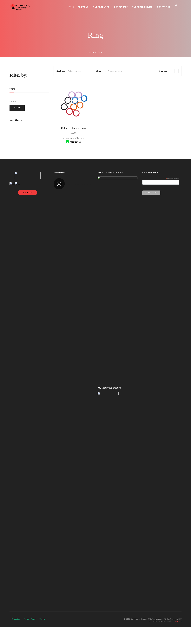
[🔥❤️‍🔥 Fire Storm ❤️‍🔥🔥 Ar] (77, 202)
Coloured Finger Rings (73, 128)
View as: (163, 71)
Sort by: (60, 71)
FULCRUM (177, 621)
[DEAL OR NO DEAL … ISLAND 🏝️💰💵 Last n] (56, 202)
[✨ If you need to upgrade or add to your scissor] (87, 202)
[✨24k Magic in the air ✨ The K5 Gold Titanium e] (87, 195)
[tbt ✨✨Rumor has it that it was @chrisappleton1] (67, 195)
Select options (73, 119)
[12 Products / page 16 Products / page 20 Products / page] (116, 71)
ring (100, 52)
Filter (17, 108)
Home (91, 52)
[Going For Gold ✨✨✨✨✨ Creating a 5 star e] (56, 195)
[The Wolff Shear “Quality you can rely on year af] (77, 195)
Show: (99, 71)
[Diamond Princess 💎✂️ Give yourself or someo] (67, 202)
